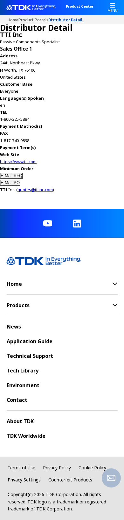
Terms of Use (21, 468)
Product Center (79, 7)
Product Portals (33, 19)
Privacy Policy (57, 468)
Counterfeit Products (70, 480)
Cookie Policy (92, 468)
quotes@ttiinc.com (35, 189)
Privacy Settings (24, 480)
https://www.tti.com (18, 161)
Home (13, 19)
